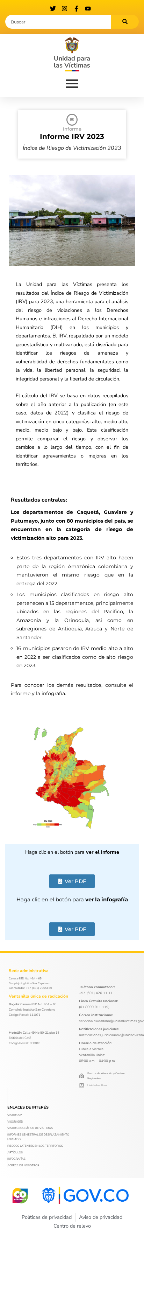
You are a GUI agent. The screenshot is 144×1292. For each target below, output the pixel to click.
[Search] (125, 22)
